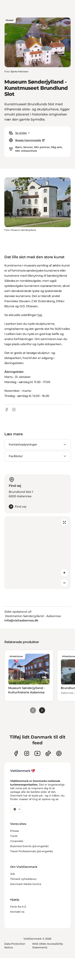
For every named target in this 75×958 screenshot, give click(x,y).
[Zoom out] (64, 582)
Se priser (21, 133)
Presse (14, 831)
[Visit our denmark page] (16, 753)
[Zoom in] (64, 572)
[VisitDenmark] (22, 771)
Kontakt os (17, 911)
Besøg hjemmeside (28, 140)
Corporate (16, 841)
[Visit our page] (26, 753)
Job (12, 873)
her (40, 315)
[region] (37, 552)
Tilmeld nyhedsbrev (23, 879)
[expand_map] (64, 522)
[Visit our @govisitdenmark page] (48, 753)
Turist (13, 836)
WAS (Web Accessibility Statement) (47, 945)
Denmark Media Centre (25, 884)
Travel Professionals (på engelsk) (31, 851)
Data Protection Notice (14, 945)
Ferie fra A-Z (18, 906)
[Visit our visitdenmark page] (37, 753)
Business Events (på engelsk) (29, 846)
